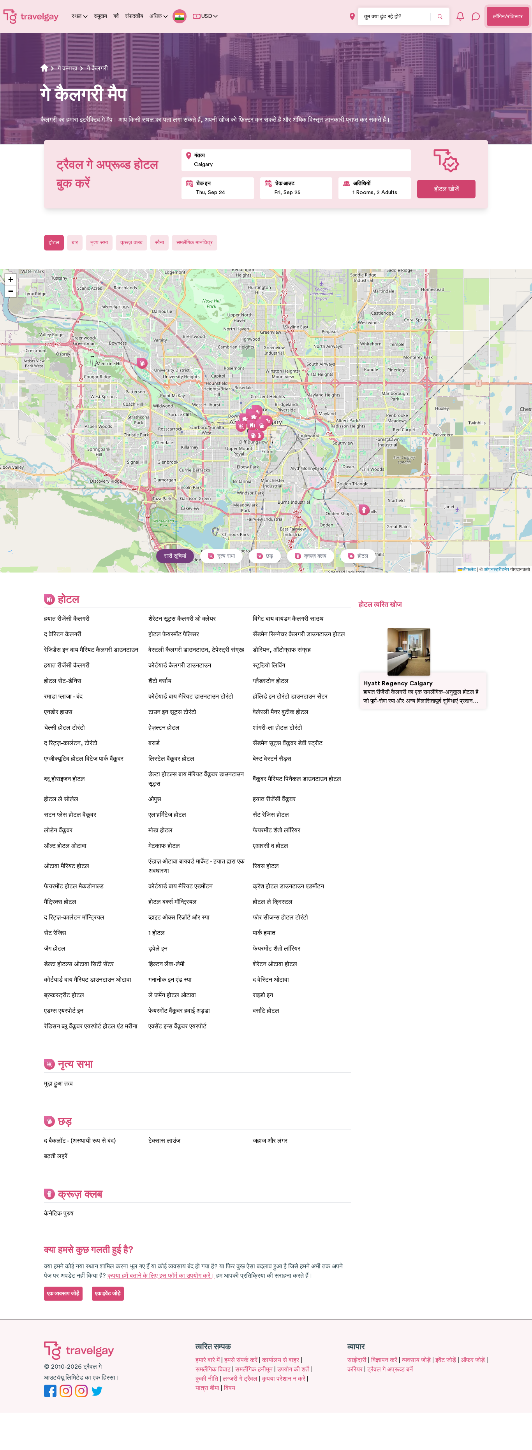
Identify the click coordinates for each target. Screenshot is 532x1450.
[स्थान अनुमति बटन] (352, 16)
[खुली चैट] (476, 16)
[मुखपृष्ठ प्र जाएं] (31, 16)
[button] (245, 418)
